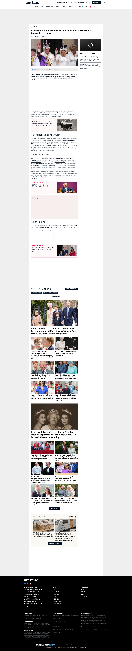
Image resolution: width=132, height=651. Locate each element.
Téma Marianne (57, 601)
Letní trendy (32, 618)
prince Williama (35, 142)
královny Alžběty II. (55, 111)
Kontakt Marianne (29, 593)
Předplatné (96, 2)
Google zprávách (55, 69)
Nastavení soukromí (30, 601)
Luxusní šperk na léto (28, 627)
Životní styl (50, 6)
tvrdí (56, 165)
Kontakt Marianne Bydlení (32, 594)
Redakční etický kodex (30, 598)
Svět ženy (84, 591)
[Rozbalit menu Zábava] (60, 6)
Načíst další (54, 508)
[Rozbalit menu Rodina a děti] (87, 6)
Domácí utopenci (44, 636)
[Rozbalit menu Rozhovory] (76, 6)
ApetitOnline (85, 587)
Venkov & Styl (57, 603)
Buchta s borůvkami (36, 637)
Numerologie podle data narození (38, 616)
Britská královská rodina (50, 292)
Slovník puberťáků (34, 615)
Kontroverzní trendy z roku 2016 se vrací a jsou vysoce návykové (93, 615)
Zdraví (65, 6)
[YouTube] (30, 584)
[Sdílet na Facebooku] (42, 289)
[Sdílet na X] (45, 289)
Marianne (62, 644)
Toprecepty (84, 596)
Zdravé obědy (38, 618)
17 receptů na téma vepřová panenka (40, 633)
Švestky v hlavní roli (37, 632)
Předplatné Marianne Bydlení (33, 589)
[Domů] (33, 2)
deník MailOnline (50, 140)
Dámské (72, 644)
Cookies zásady (28, 605)
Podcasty (56, 599)
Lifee (82, 594)
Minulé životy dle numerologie (38, 623)
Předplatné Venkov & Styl (32, 591)
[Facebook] (25, 584)
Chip (82, 593)
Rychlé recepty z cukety (45, 637)
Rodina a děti (83, 6)
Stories (55, 596)
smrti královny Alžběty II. (54, 225)
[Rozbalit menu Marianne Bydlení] (68, 2)
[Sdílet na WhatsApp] (50, 289)
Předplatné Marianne (30, 587)
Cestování (29, 616)
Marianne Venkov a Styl (81, 2)
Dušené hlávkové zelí (28, 632)
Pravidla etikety (27, 615)
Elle (82, 589)
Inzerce (26, 606)
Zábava (58, 6)
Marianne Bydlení (62, 2)
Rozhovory (72, 6)
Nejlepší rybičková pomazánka (34, 636)
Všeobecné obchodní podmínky (33, 603)
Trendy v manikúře (27, 623)
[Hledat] (104, 2)
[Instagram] (28, 584)
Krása (42, 6)
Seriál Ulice (36, 624)
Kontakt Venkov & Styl (31, 596)
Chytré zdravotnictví (43, 624)
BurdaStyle (80, 644)
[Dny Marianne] (94, 7)
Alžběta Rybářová (35, 36)
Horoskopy (56, 598)
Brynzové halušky (27, 637)
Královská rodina (36, 292)
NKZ (76, 644)
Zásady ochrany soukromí (32, 599)
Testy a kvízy (41, 615)
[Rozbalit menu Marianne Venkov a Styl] (88, 2)
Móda (37, 6)
